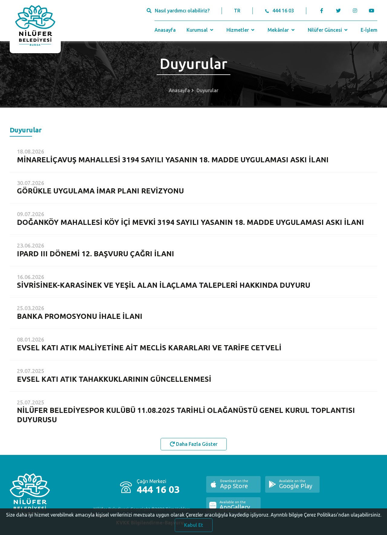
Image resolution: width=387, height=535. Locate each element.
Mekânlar (279, 30)
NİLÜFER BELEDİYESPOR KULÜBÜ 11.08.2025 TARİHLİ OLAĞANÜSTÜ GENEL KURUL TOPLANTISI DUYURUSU (186, 415)
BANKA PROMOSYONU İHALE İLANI (79, 316)
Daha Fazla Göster (196, 444)
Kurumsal (198, 30)
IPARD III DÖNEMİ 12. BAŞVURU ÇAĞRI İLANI (95, 254)
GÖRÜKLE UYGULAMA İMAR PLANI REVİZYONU (100, 191)
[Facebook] (322, 10)
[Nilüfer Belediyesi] (35, 26)
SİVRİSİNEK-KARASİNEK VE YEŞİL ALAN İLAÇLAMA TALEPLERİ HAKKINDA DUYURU (163, 285)
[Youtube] (373, 10)
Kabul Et (193, 525)
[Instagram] (355, 10)
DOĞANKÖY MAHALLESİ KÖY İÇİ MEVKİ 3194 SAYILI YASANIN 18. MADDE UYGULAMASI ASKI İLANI (190, 222)
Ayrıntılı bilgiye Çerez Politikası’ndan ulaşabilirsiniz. (326, 514)
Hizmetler (238, 30)
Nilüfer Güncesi (325, 30)
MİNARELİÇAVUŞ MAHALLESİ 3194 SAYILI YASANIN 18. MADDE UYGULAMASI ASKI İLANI (173, 160)
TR (237, 10)
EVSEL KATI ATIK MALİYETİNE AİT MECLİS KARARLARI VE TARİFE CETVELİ (149, 348)
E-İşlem (369, 30)
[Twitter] (338, 10)
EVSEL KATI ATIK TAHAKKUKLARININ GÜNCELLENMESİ (114, 379)
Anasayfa (165, 30)
